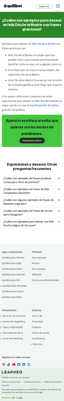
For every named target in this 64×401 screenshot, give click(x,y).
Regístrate (44, 6)
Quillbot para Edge (11, 263)
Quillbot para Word (12, 297)
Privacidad (37, 321)
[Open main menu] (58, 6)
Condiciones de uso (32, 381)
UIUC (20, 397)
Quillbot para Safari (12, 268)
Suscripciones (39, 257)
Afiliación (36, 274)
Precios (35, 263)
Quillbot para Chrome (13, 257)
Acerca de (37, 315)
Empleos (36, 327)
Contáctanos (38, 338)
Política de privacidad (11, 381)
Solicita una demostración (45, 280)
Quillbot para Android (13, 274)
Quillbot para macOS (13, 291)
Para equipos (39, 268)
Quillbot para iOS (11, 280)
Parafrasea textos (32, 140)
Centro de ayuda (40, 332)
